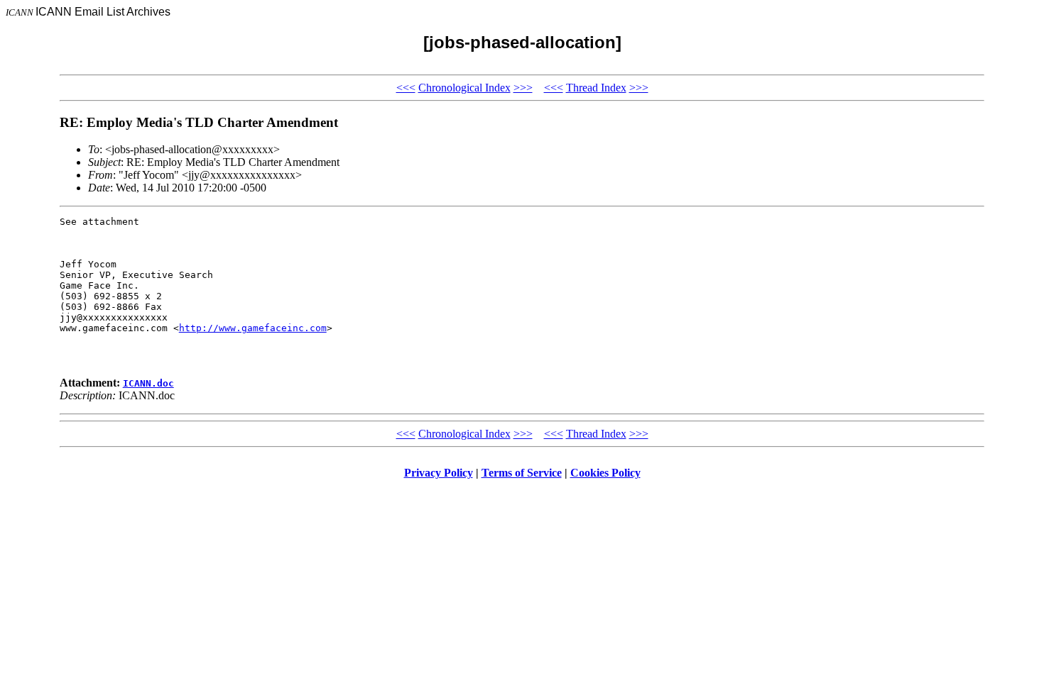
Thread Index (596, 88)
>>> (523, 88)
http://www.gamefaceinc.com (253, 328)
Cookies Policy (605, 473)
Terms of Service (522, 473)
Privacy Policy (438, 473)
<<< (405, 88)
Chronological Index (464, 88)
